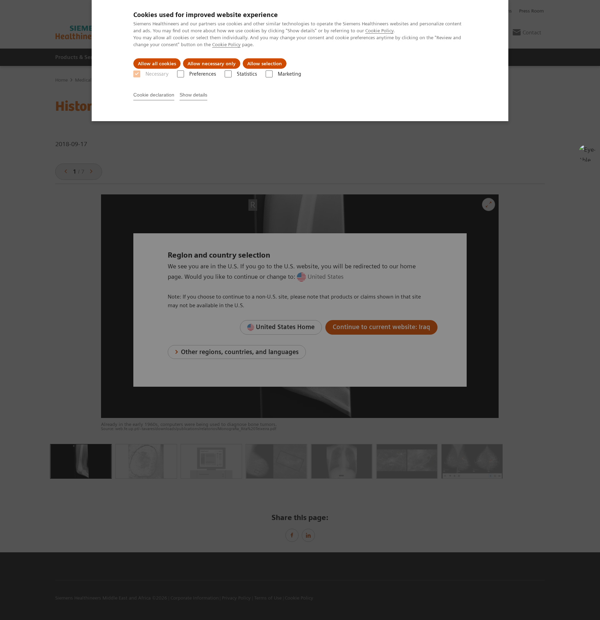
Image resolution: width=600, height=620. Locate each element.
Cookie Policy (379, 30)
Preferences (202, 74)
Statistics (247, 74)
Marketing (289, 74)
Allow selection (264, 63)
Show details (193, 95)
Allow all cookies (157, 63)
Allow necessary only (212, 63)
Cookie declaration (153, 95)
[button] (587, 153)
